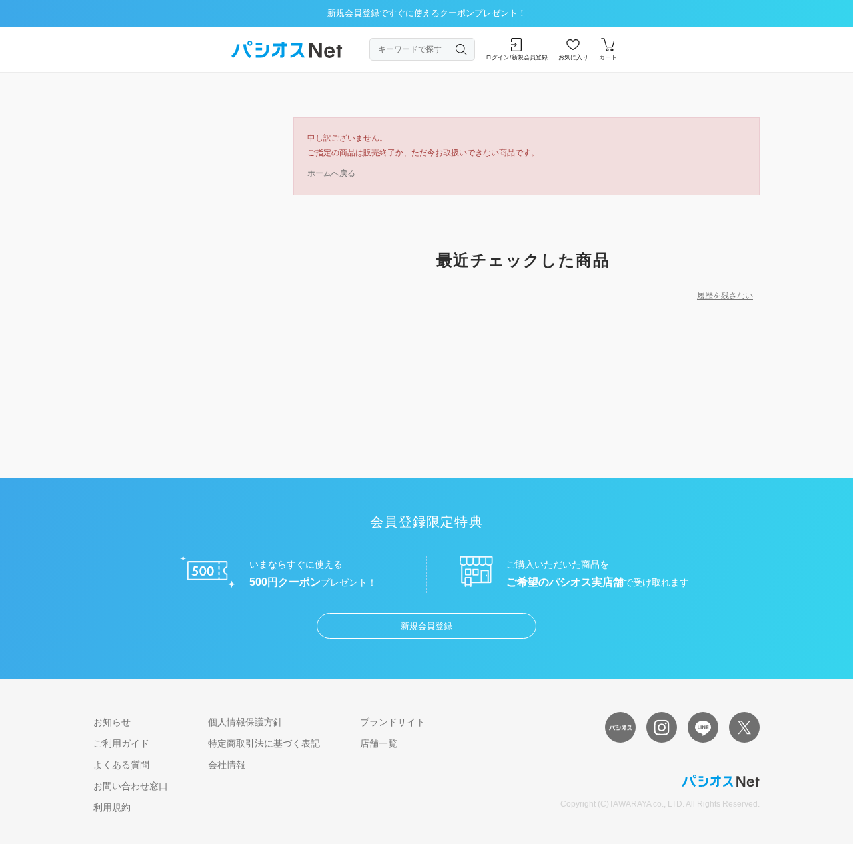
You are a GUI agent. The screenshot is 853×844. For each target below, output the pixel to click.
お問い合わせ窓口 (130, 786)
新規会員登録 (426, 626)
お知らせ (112, 722)
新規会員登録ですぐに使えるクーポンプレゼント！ (426, 13)
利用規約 (112, 807)
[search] (461, 49)
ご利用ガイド (121, 743)
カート (608, 57)
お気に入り (573, 57)
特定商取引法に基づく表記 (264, 743)
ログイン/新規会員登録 (517, 57)
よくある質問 (121, 764)
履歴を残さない (725, 295)
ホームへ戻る (331, 173)
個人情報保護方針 (245, 722)
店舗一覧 (378, 743)
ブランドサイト (392, 722)
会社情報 (226, 764)
